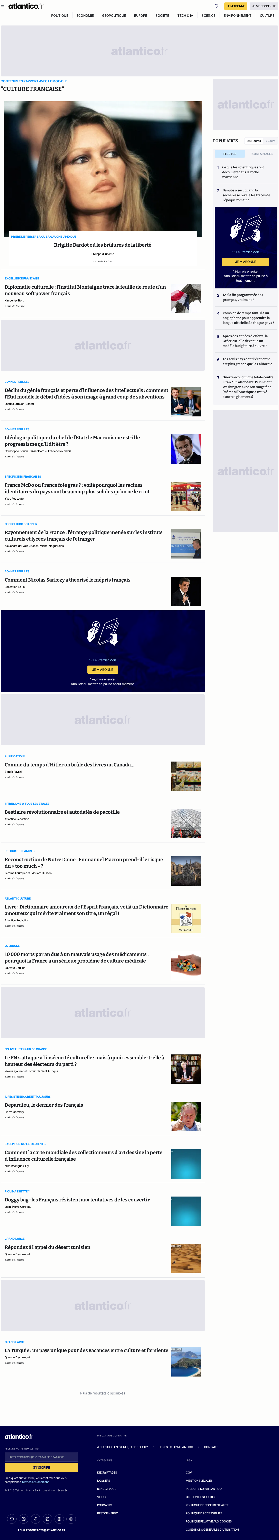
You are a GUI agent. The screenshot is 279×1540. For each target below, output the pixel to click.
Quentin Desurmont (17, 1254)
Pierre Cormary (14, 1112)
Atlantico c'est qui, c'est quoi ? (122, 1447)
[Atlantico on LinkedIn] (47, 1519)
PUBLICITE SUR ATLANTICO (204, 1488)
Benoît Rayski (13, 771)
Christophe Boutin (16, 451)
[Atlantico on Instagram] (59, 1519)
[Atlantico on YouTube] (71, 1519)
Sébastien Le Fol (15, 586)
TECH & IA (185, 15)
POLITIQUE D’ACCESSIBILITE (204, 1513)
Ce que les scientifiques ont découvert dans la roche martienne (243, 172)
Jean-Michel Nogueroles (48, 546)
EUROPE (140, 15)
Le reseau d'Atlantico (176, 1447)
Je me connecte (264, 6)
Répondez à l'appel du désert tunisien (47, 1247)
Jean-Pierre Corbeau (18, 1206)
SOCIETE (162, 15)
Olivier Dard (37, 451)
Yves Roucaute (14, 498)
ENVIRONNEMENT (238, 15)
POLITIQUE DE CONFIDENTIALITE (207, 1505)
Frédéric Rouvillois (59, 451)
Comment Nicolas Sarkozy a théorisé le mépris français (68, 580)
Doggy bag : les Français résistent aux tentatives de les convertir (77, 1200)
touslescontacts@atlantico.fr (41, 1530)
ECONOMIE (85, 15)
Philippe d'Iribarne (103, 254)
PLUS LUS (229, 154)
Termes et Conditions (35, 1482)
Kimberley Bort (14, 300)
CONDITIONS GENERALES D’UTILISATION (212, 1529)
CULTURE (267, 15)
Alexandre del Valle (17, 546)
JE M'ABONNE (236, 6)
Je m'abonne (102, 670)
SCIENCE (208, 15)
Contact (211, 1447)
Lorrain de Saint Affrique (43, 1071)
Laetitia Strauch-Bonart (19, 403)
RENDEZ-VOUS (106, 1488)
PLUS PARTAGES (262, 154)
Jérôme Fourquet (16, 873)
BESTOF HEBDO (107, 1513)
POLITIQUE (59, 15)
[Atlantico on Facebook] (35, 1519)
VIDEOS (102, 1497)
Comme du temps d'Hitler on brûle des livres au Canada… (69, 765)
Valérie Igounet (14, 1071)
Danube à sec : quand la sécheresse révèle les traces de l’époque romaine (246, 195)
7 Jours (270, 140)
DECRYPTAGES (107, 1472)
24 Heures (254, 140)
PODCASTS (104, 1505)
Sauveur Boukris (15, 967)
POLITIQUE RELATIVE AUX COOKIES (209, 1521)
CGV (189, 1472)
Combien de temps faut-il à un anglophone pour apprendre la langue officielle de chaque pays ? (248, 318)
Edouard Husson (41, 873)
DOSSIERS (103, 1480)
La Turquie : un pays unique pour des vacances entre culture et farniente (86, 1350)
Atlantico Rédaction (17, 819)
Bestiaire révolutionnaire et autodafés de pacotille (62, 812)
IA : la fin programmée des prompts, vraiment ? (243, 297)
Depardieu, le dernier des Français (44, 1105)
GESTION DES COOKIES (201, 1497)
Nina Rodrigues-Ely (17, 1166)
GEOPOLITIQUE (114, 15)
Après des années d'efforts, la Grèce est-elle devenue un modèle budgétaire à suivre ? (245, 341)
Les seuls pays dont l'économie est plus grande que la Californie (247, 361)
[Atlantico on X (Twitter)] (23, 1519)
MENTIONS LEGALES (199, 1480)
